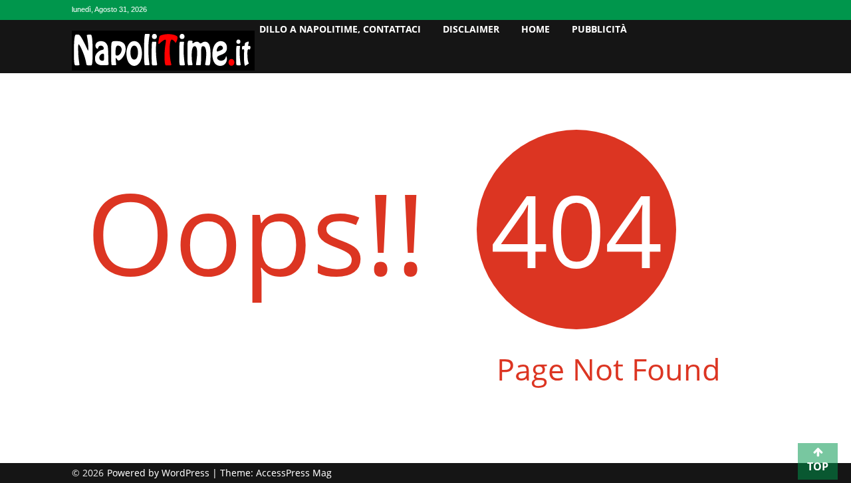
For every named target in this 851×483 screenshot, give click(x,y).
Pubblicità (599, 29)
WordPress (187, 472)
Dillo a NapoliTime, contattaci (340, 29)
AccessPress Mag (294, 472)
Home (535, 29)
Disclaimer (471, 29)
